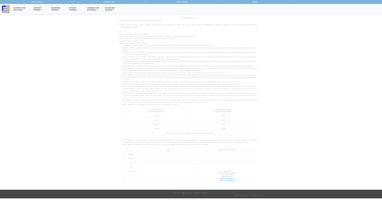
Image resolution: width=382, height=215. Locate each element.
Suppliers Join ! (110, 2)
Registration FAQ (186, 193)
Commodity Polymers (37, 9)
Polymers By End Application (19, 9)
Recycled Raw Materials (110, 9)
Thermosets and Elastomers (93, 9)
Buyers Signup (182, 2)
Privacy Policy (196, 193)
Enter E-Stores (37, 2)
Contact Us (205, 193)
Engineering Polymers (55, 9)
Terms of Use (176, 193)
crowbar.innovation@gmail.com (227, 180)
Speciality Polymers (72, 9)
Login (255, 2)
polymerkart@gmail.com (227, 178)
